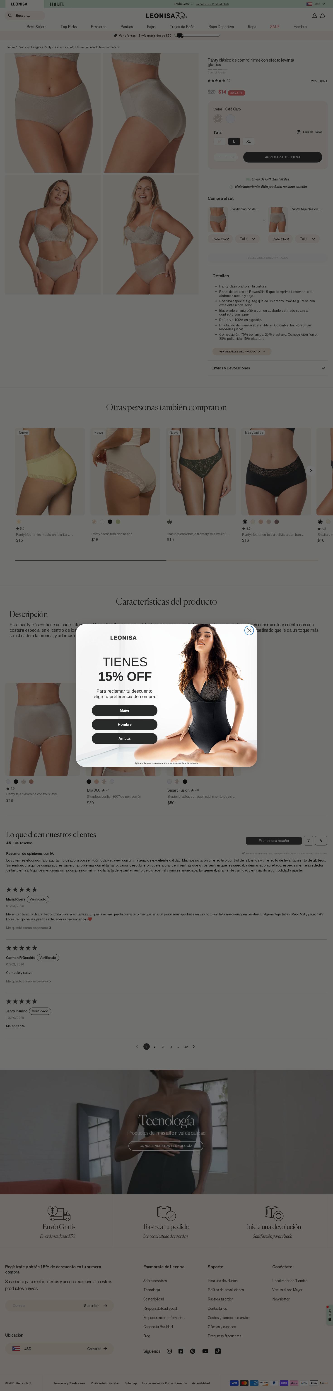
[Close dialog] (249, 630)
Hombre (125, 724)
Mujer (124, 710)
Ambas (124, 738)
